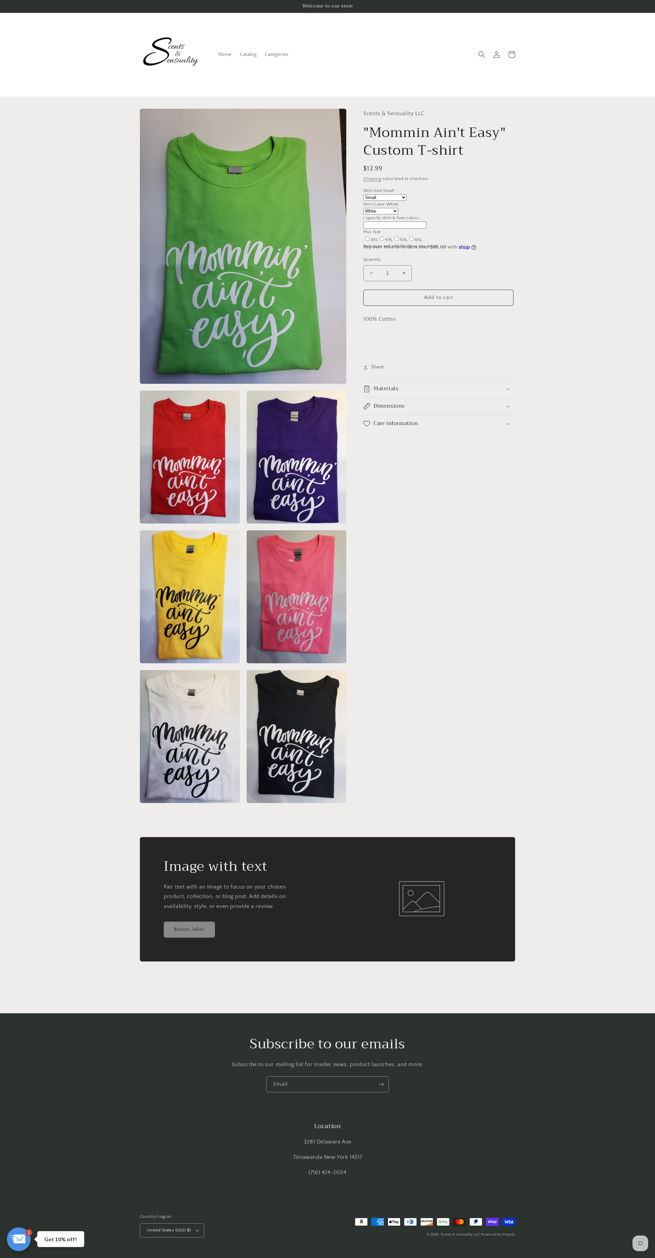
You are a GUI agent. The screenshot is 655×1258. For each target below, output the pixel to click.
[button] (481, 54)
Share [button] (377, 367)
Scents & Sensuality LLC (460, 1235)
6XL (418, 239)
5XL (403, 239)
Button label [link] (189, 929)
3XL (374, 239)
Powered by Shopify (498, 1235)
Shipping (372, 179)
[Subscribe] (381, 1084)
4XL (389, 239)
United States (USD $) (169, 1230)
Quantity (372, 259)
